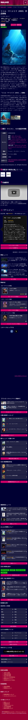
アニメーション (18, 632)
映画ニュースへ (13, 523)
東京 (2, 609)
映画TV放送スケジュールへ (14, 599)
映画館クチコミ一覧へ (13, 641)
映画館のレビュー (8, 688)
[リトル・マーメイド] (3, 174)
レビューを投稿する (13, 247)
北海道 (2, 614)
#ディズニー (3, 27)
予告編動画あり (14, 20)
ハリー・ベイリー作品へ (13, 310)
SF (1, 635)
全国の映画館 (7, 686)
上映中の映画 (7, 672)
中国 (2, 619)
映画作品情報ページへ (6, 659)
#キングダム (3, 572)
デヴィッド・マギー (17, 137)
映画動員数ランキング (9, 694)
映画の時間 (3, 7)
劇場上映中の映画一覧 (13, 458)
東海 (16, 611)
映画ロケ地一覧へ (13, 644)
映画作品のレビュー (8, 678)
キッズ (16, 635)
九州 (2, 622)
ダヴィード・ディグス (20, 145)
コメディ (3, 638)
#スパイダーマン (4, 570)
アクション (3, 632)
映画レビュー (14, 563)
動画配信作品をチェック (13, 481)
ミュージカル (4, 20)
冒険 (9, 20)
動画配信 (19, 24)
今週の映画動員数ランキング (7, 435)
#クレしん (12, 570)
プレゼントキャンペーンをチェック (13, 412)
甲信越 (2, 617)
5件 (5, 21)
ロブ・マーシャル (16, 136)
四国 (16, 619)
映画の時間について (13, 655)
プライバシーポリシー (21, 711)
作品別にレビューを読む (9, 680)
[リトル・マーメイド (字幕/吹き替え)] (8, 174)
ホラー (16, 638)
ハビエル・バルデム (16, 142)
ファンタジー (22, 18)
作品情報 (9, 7)
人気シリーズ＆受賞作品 (9, 677)
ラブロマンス (15, 18)
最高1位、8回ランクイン (6, 18)
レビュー (13, 24)
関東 (16, 609)
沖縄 (16, 622)
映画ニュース (7, 702)
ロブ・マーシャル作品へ (13, 296)
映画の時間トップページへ (7, 662)
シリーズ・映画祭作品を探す (13, 575)
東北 (16, 614)
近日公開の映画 (7, 675)
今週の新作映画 (7, 674)
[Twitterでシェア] (16, 331)
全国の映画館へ (13, 626)
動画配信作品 (7, 703)
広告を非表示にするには (20, 376)
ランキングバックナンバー (10, 695)
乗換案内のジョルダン (9, 711)
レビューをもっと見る (13, 245)
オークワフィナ (12, 147)
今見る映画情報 (7, 706)
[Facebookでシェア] (11, 331)
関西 (2, 611)
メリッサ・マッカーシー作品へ (13, 323)
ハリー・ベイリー (16, 139)
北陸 (16, 617)
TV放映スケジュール (8, 705)
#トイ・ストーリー (20, 570)
